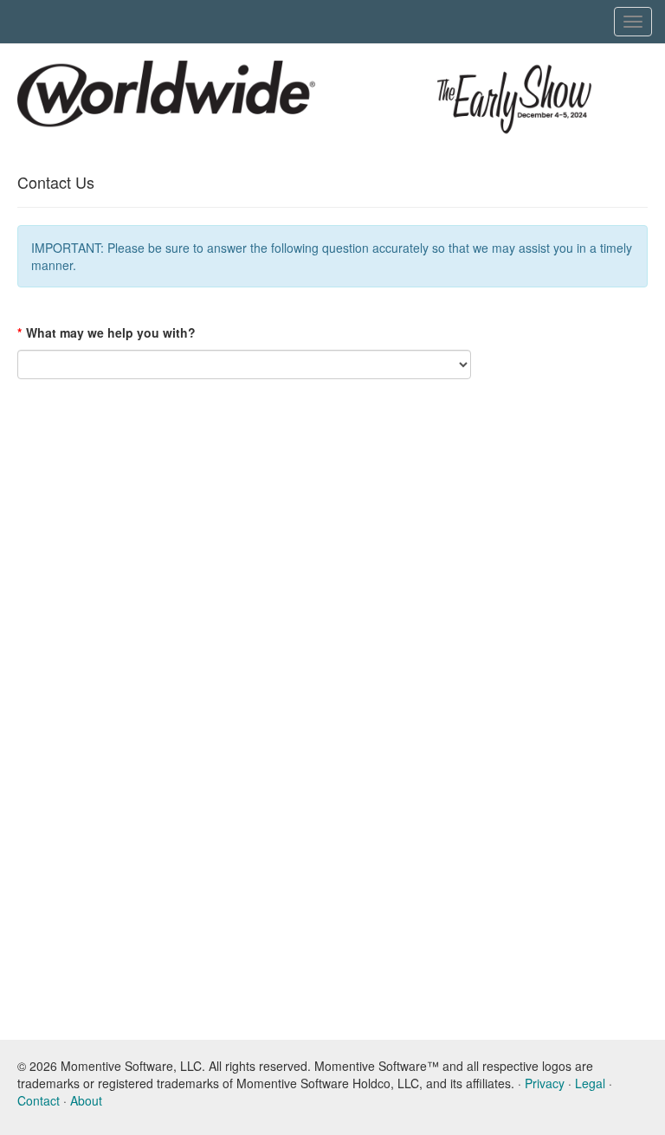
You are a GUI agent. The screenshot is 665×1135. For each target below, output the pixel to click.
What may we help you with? (106, 332)
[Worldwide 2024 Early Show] (166, 97)
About (86, 1100)
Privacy (545, 1083)
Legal (590, 1083)
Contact (38, 1100)
